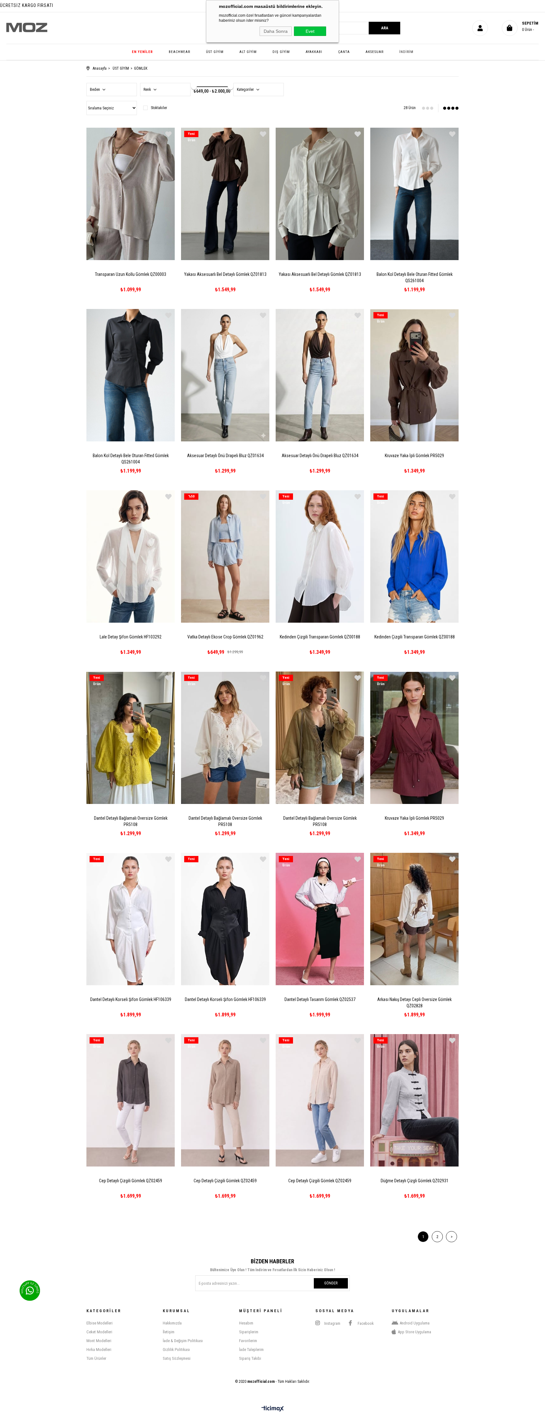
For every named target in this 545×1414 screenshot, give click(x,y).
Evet (310, 31)
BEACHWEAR (179, 52)
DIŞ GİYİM (281, 52)
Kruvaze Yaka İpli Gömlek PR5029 (414, 455)
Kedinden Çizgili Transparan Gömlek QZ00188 (320, 636)
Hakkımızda (172, 1323)
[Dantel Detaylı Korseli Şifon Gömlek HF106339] (130, 919)
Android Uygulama (415, 1323)
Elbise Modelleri (99, 1323)
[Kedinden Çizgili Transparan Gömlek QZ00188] (320, 556)
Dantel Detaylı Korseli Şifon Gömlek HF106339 (130, 999)
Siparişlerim (248, 1332)
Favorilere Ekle (168, 134)
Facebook (365, 1323)
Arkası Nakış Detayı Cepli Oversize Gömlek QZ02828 (414, 1002)
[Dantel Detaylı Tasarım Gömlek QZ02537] (320, 919)
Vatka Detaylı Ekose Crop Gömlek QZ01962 (225, 636)
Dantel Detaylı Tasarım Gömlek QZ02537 (319, 999)
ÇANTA (344, 52)
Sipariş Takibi (250, 1358)
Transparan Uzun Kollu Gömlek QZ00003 (130, 274)
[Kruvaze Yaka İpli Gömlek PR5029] (414, 375)
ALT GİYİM (248, 52)
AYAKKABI (314, 52)
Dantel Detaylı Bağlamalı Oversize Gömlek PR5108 (130, 821)
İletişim (168, 1332)
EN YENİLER (142, 52)
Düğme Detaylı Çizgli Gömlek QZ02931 (414, 1180)
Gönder (330, 1283)
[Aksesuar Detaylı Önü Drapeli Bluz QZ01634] (225, 375)
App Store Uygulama (414, 1332)
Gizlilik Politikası (176, 1349)
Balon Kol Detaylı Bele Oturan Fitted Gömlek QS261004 (415, 277)
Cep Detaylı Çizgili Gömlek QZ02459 (130, 1180)
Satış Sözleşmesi (176, 1358)
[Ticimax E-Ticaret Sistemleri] (272, 1409)
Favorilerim (248, 1340)
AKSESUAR (375, 52)
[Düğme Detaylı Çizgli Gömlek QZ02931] (414, 1100)
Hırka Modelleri (98, 1349)
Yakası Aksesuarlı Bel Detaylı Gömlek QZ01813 (225, 274)
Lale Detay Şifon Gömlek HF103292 (130, 636)
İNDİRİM (406, 52)
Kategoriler (246, 89)
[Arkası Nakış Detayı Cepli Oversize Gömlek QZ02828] (414, 919)
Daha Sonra (276, 31)
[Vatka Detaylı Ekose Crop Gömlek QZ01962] (225, 556)
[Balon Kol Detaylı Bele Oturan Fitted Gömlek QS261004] (414, 194)
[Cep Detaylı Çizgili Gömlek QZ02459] (130, 1100)
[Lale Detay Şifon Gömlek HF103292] (130, 556)
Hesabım (246, 1323)
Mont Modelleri (98, 1340)
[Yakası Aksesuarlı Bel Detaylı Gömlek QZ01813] (225, 194)
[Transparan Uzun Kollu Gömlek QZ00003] (130, 194)
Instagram (331, 1323)
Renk (148, 89)
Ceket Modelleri (99, 1332)
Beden (95, 89)
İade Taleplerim (251, 1349)
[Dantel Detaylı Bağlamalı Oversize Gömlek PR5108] (130, 738)
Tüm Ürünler (96, 1358)
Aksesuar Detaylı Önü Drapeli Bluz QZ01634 (225, 455)
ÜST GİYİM (215, 52)
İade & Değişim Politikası (183, 1340)
